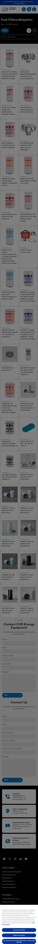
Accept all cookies (19, 930)
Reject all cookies (19, 935)
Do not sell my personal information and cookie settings (19, 941)
